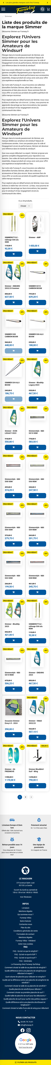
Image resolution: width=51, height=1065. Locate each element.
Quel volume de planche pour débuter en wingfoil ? (25, 977)
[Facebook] (22, 1030)
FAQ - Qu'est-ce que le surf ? (25, 958)
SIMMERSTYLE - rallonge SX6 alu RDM (35, 626)
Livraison (25, 908)
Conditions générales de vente (25, 931)
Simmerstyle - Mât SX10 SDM (36, 432)
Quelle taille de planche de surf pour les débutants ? (25, 996)
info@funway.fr (27, 1025)
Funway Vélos (25, 918)
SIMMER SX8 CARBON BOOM (11, 335)
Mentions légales (25, 911)
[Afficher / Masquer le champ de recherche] (42, 9)
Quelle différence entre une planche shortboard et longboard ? (25, 1003)
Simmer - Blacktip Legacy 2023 (36, 384)
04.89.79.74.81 (27, 1022)
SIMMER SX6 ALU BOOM (36, 335)
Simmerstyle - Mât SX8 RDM (36, 577)
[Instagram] (28, 1030)
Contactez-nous (25, 924)
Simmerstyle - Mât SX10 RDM (12, 674)
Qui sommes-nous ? (25, 914)
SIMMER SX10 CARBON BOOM (35, 287)
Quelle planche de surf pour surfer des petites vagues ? (25, 999)
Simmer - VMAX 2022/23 (35, 722)
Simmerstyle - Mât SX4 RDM (36, 528)
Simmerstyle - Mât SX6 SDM (12, 528)
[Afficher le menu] (6, 9)
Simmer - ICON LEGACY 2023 (11, 432)
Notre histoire (25, 921)
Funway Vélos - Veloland (25, 941)
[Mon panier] (48, 9)
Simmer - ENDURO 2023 (36, 674)
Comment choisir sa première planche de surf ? (25, 992)
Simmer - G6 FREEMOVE (10, 770)
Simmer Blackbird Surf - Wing (36, 770)
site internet (23, 102)
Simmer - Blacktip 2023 (12, 625)
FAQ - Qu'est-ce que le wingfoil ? (25, 951)
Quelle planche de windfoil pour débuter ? (25, 989)
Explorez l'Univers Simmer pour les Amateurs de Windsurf (21, 43)
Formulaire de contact (25, 934)
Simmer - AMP (35, 237)
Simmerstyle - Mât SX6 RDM (36, 480)
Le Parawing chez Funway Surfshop (25, 964)
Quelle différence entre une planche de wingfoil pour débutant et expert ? (25, 972)
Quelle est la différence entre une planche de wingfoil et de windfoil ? (25, 981)
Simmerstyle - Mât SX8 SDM (12, 480)
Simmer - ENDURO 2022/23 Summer (12, 287)
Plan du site (25, 928)
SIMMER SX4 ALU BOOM (12, 384)
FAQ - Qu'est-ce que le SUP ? (25, 954)
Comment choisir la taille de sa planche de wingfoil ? (25, 967)
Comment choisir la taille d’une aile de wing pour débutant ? (25, 1009)
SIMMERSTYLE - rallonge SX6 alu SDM (12, 239)
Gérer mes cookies (25, 944)
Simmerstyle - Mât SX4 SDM (12, 577)
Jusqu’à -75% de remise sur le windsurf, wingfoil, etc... (25, 2)
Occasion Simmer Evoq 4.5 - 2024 (12, 722)
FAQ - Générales (25, 961)
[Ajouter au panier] (13, 254)
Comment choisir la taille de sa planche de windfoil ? (25, 986)
